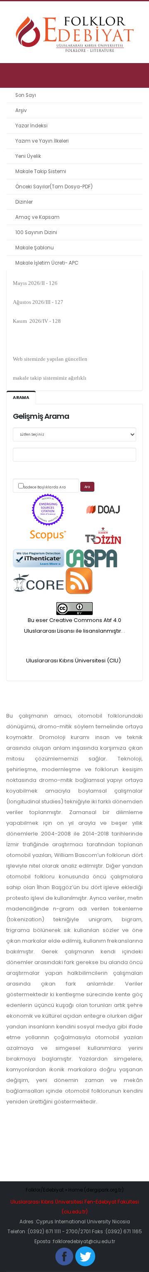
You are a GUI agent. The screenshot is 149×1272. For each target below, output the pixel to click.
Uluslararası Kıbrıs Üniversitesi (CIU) (73, 660)
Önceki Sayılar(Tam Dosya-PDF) (54, 186)
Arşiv (21, 110)
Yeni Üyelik (28, 156)
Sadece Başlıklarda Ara (45, 487)
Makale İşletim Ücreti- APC (46, 263)
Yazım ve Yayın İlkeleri (42, 141)
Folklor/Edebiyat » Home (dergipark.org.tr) (75, 1190)
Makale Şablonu (34, 247)
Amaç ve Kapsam (37, 217)
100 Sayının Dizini (36, 232)
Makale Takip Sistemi (40, 171)
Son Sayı (25, 95)
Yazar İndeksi (31, 125)
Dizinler (24, 202)
